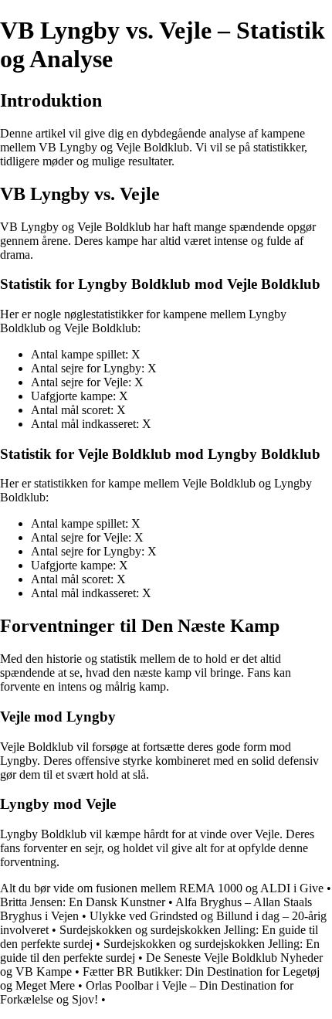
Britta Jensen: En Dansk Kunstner (82, 902)
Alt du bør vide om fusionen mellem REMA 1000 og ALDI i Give (162, 888)
